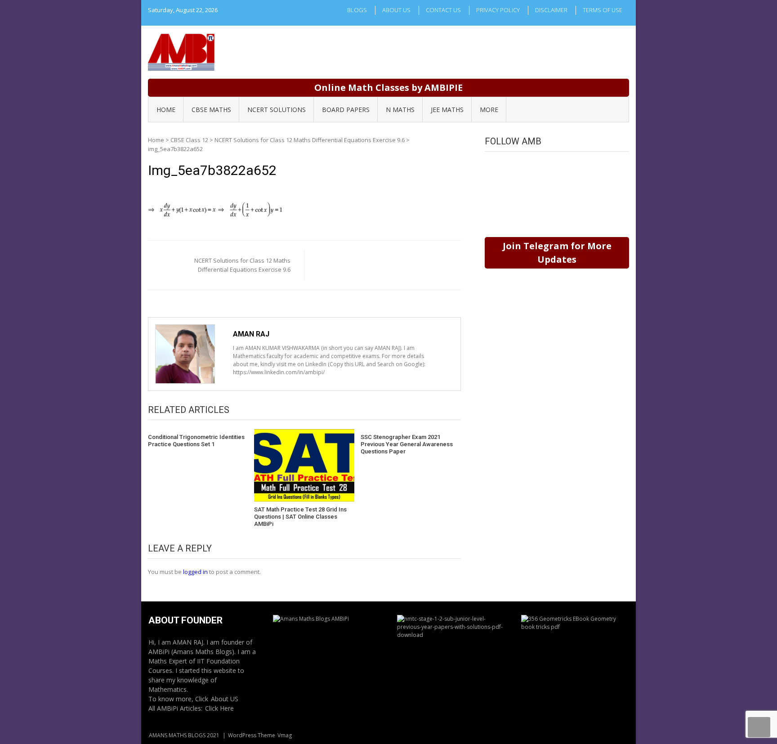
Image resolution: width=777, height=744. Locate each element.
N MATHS (400, 109)
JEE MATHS (447, 109)
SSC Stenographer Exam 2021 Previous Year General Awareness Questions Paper (407, 444)
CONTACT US (443, 10)
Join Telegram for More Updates (557, 252)
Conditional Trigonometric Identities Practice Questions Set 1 (196, 441)
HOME (165, 109)
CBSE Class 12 (189, 140)
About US (224, 699)
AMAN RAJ (251, 334)
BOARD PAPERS (346, 109)
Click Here (219, 708)
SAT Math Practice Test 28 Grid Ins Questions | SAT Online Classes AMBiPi (300, 516)
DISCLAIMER (551, 10)
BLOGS (357, 10)
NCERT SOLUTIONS (276, 109)
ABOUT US (396, 10)
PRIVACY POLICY (498, 10)
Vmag (284, 735)
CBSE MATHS (211, 109)
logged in (195, 572)
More (489, 109)
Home (156, 140)
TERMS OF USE (602, 10)
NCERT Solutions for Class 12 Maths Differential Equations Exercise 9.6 (309, 140)
